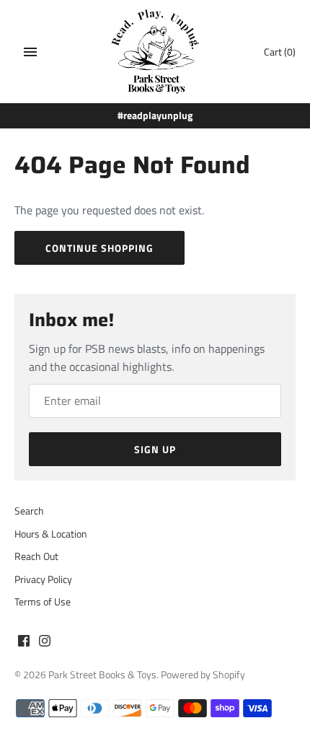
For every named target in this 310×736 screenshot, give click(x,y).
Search (29, 511)
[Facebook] (24, 643)
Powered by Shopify (203, 674)
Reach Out (36, 556)
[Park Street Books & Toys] (155, 51)
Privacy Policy (43, 579)
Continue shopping (99, 247)
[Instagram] (44, 643)
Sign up (155, 449)
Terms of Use (42, 602)
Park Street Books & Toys (102, 674)
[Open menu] (30, 52)
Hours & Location (50, 534)
